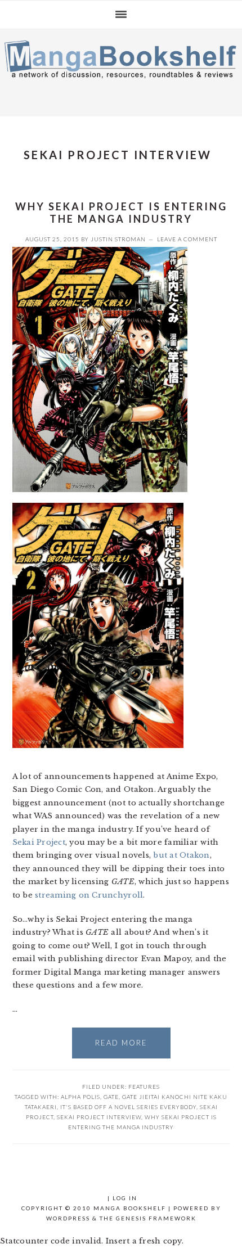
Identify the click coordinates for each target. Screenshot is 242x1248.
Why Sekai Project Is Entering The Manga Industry (121, 212)
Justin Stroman (118, 239)
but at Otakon (181, 855)
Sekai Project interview (99, 1117)
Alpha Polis (80, 1096)
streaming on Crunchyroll (89, 895)
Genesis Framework (156, 1218)
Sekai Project (38, 842)
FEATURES (144, 1086)
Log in (125, 1198)
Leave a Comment (187, 239)
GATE (111, 1096)
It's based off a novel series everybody (128, 1106)
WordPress (68, 1218)
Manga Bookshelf (121, 70)
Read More (121, 1042)
